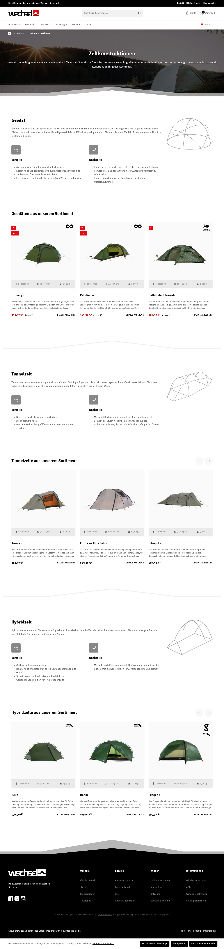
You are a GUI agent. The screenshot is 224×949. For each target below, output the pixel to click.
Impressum (185, 931)
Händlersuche (209, 3)
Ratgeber (155, 894)
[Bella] (43, 750)
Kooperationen (87, 894)
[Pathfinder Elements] (181, 251)
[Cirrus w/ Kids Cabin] (112, 499)
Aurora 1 (16, 543)
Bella (14, 795)
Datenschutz (209, 931)
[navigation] (204, 461)
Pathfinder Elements (162, 295)
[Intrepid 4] (181, 499)
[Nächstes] (209, 461)
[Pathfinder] (112, 251)
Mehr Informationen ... (103, 944)
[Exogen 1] (181, 750)
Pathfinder (87, 295)
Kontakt (180, 3)
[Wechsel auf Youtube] (23, 899)
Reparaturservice (124, 880)
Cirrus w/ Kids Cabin (93, 543)
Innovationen (157, 887)
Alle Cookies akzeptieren (203, 944)
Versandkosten (105, 915)
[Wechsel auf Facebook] (10, 899)
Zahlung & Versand (161, 901)
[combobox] (109, 13)
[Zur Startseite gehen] (23, 13)
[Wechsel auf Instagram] (16, 899)
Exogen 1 (154, 795)
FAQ (117, 894)
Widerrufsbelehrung (196, 894)
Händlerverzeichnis (196, 880)
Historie (84, 887)
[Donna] (112, 750)
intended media (73, 931)
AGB (188, 887)
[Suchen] (139, 13)
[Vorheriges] (199, 461)
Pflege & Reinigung (125, 901)
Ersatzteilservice (123, 887)
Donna (84, 795)
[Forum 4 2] (43, 251)
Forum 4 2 (18, 295)
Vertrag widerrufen (196, 901)
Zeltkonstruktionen (161, 880)
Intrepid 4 (155, 543)
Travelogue (85, 901)
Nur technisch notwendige (154, 944)
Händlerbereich (88, 880)
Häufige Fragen (193, 3)
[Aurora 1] (43, 499)
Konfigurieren (179, 944)
